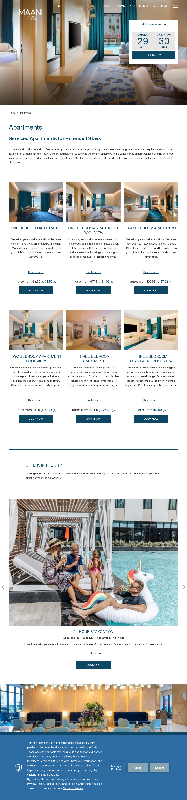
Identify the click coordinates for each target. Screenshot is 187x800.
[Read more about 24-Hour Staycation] (93, 562)
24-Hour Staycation (93, 632)
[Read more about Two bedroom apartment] (151, 202)
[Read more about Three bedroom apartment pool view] (151, 330)
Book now (154, 55)
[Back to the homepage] (31, 15)
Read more (34, 271)
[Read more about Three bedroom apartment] (93, 330)
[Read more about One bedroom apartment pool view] (93, 202)
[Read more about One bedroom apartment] (36, 202)
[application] (93, 767)
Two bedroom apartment (151, 228)
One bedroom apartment (36, 228)
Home (12, 112)
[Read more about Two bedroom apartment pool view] (36, 330)
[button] (143, 41)
